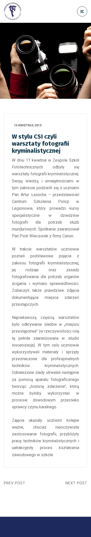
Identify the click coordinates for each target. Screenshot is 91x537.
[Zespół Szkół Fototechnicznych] (12, 11)
